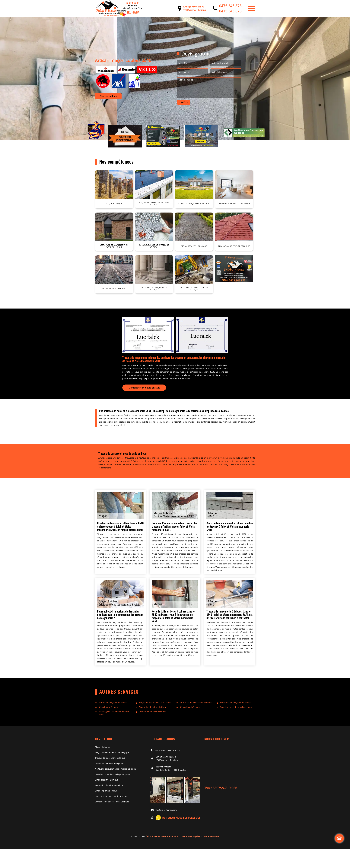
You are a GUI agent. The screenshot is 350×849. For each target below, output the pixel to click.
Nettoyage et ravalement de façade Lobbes (114, 712)
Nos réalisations (108, 96)
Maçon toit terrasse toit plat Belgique (112, 752)
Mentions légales (191, 836)
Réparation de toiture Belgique (109, 785)
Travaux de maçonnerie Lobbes (112, 702)
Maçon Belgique (102, 747)
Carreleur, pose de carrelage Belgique (112, 774)
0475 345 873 (161, 750)
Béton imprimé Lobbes (108, 707)
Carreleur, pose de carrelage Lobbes (236, 707)
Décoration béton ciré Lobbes (152, 711)
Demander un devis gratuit (144, 387)
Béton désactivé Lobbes (190, 707)
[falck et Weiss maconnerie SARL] (119, 8)
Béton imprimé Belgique (106, 790)
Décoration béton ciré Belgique (109, 763)
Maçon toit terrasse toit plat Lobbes (155, 702)
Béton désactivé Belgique (106, 779)
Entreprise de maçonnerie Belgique (111, 796)
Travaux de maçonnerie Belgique (110, 758)
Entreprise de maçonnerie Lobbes (235, 702)
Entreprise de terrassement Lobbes (196, 702)
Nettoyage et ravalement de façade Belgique (115, 769)
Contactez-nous (211, 836)
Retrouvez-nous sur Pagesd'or (181, 817)
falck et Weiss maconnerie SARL (162, 836)
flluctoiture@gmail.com (166, 810)
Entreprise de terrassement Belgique (112, 801)
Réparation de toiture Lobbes (152, 707)
